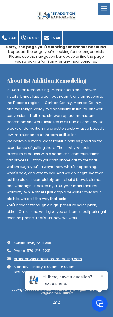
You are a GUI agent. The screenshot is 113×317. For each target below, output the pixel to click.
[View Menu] (104, 9)
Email (55, 37)
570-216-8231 (38, 250)
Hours (33, 37)
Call (12, 37)
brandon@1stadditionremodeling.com (48, 258)
